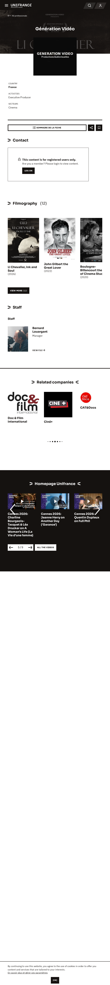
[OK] (55, 980)
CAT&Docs (88, 407)
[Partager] (91, 128)
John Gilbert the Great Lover (56, 265)
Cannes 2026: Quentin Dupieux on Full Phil (53, 517)
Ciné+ (48, 422)
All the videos (45, 547)
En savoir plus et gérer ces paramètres (28, 972)
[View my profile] (100, 6)
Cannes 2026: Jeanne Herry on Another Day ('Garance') (19, 519)
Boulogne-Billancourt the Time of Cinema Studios (95, 270)
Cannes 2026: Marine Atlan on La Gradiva (87, 517)
